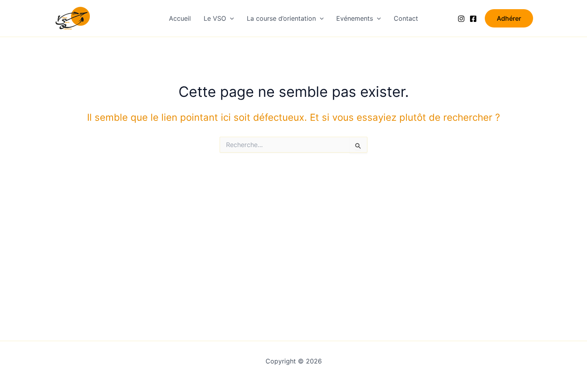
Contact (406, 18)
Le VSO (215, 18)
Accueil (180, 18)
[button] (230, 18)
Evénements (354, 18)
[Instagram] (461, 18)
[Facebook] (473, 18)
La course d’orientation (281, 18)
